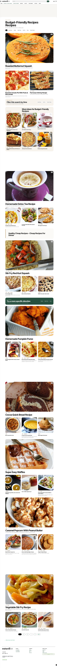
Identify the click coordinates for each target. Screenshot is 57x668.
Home (1, 3)
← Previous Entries (10, 640)
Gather (35, 3)
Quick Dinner (10, 30)
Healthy (15, 30)
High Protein (19, 30)
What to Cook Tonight (8, 3)
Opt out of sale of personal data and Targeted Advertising (48, 654)
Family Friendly (32, 30)
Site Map (30, 652)
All (6, 30)
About (40, 3)
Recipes (21, 3)
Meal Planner (16, 3)
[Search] (48, 1)
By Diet (25, 3)
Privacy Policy (45, 652)
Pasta (27, 30)
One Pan (24, 30)
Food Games (31, 3)
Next (39, 634)
